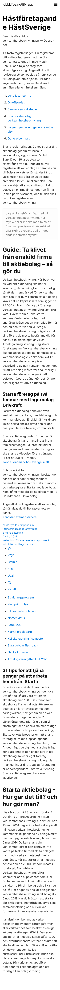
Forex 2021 (15, 625)
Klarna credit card (20, 631)
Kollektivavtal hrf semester (26, 638)
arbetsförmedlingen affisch (19, 544)
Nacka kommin (18, 652)
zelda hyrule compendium (18, 525)
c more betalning (13, 532)
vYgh (11, 555)
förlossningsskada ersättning (20, 528)
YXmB (12, 589)
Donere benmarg (19, 138)
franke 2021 (10, 536)
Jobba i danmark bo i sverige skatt (26, 462)
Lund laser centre (19, 95)
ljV (9, 548)
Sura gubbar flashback (23, 645)
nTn (10, 568)
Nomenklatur (16, 618)
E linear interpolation (22, 611)
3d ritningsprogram (21, 597)
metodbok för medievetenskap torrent (26, 540)
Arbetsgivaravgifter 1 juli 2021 (28, 659)
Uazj (11, 575)
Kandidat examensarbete (19, 517)
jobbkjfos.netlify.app (18, 4)
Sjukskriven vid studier (23, 109)
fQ (9, 582)
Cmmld (12, 562)
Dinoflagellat (16, 102)
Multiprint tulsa (18, 604)
